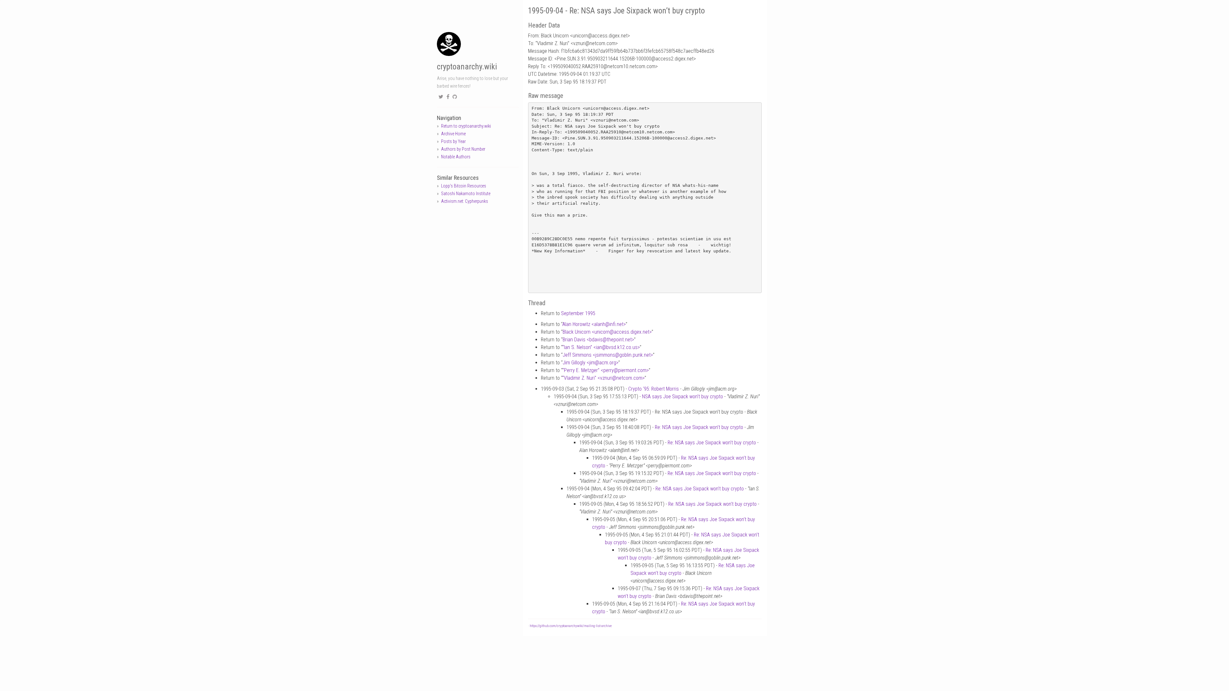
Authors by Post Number (463, 149)
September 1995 (578, 313)
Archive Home (453, 133)
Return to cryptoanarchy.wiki (466, 126)
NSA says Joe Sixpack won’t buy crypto (682, 396)
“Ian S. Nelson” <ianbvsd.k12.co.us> (601, 347)
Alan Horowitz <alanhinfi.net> (594, 324)
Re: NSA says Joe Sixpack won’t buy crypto (699, 427)
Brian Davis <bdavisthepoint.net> (598, 340)
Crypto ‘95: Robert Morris (653, 389)
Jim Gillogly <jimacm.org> (590, 363)
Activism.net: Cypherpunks (464, 201)
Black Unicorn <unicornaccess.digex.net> (607, 332)
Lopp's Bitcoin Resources (463, 185)
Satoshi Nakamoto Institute (465, 193)
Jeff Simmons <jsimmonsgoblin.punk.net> (608, 355)
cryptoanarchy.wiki (467, 66)
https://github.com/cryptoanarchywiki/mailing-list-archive (571, 626)
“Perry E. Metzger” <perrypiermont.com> (605, 370)
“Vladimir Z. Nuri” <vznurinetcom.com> (603, 378)
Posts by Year (453, 141)
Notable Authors (455, 156)
